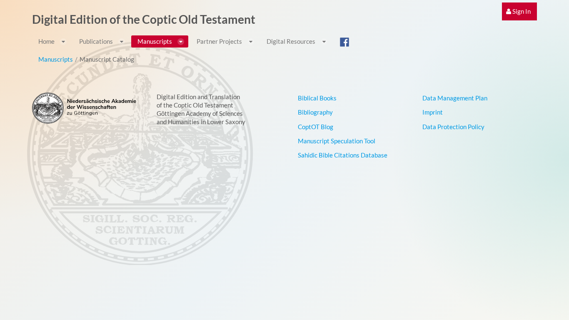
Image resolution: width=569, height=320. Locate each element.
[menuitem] (519, 11)
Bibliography (315, 112)
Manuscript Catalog (107, 59)
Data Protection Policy (453, 126)
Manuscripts (55, 59)
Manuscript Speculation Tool (336, 141)
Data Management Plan (454, 98)
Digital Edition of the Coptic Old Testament (143, 19)
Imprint (432, 112)
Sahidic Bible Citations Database (342, 155)
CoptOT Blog (315, 126)
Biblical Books (317, 98)
